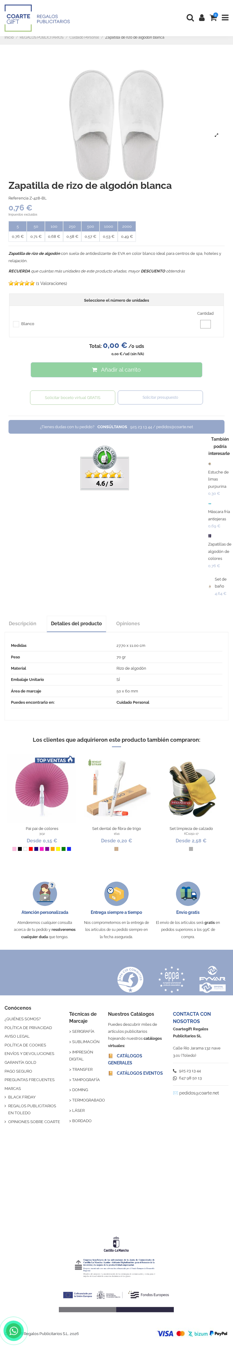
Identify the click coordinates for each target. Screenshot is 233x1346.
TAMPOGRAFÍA (86, 1079)
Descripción (22, 623)
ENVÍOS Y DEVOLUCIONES (29, 1053)
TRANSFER (82, 1069)
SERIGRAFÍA (83, 1031)
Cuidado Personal (132, 702)
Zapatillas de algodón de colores (219, 551)
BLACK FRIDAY (21, 1097)
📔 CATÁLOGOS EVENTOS (135, 1073)
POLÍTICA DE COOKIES (25, 1045)
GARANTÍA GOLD (20, 1062)
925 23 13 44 (189, 1070)
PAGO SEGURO (18, 1071)
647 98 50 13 (190, 1078)
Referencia (18, 198)
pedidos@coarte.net (199, 1093)
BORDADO (82, 1121)
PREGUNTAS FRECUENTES (30, 1079)
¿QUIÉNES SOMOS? (23, 1019)
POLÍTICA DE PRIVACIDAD (28, 1027)
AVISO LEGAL (17, 1036)
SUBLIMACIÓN (86, 1041)
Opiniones (128, 623)
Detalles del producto (76, 623)
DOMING (80, 1090)
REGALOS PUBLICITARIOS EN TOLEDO (32, 1109)
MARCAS (13, 1088)
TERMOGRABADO (88, 1100)
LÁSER (78, 1110)
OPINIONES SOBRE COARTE (34, 1121)
